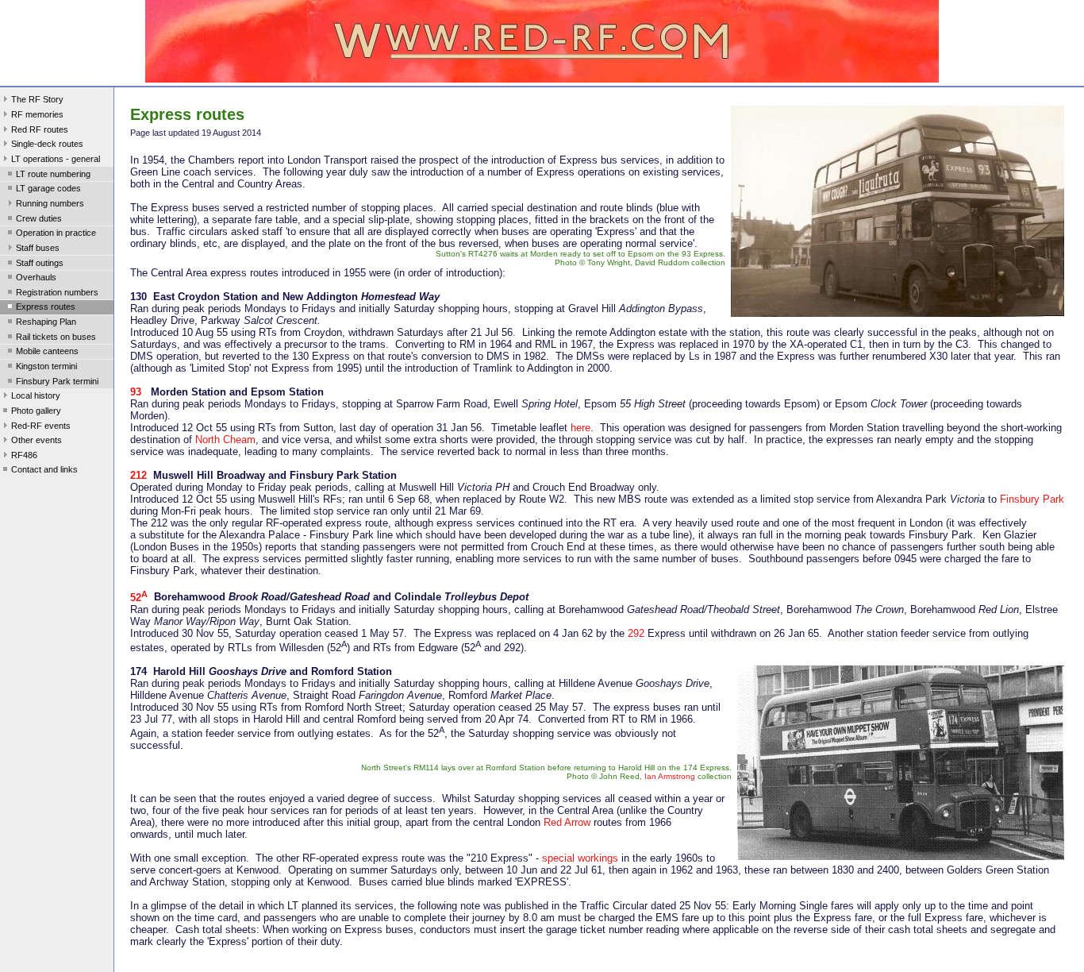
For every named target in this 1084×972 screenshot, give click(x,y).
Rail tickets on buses (56, 336)
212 (138, 475)
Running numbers (50, 203)
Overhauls (36, 277)
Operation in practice (56, 232)
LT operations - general (55, 159)
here (580, 428)
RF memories (37, 114)
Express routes (45, 306)
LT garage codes (48, 188)
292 (636, 633)
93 (135, 392)
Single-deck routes (47, 143)
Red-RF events (41, 425)
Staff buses (38, 248)
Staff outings (39, 263)
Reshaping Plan (46, 321)
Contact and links (44, 469)
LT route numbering (53, 174)
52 (139, 598)
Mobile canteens (47, 351)
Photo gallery (36, 410)
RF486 (24, 455)
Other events (36, 440)
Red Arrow (567, 822)
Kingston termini (46, 366)
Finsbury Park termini (57, 381)
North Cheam (225, 440)
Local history (35, 395)
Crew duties (39, 218)
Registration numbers (57, 292)
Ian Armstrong (669, 776)
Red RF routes (39, 129)
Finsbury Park (1032, 499)
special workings (580, 858)
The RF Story (37, 99)
